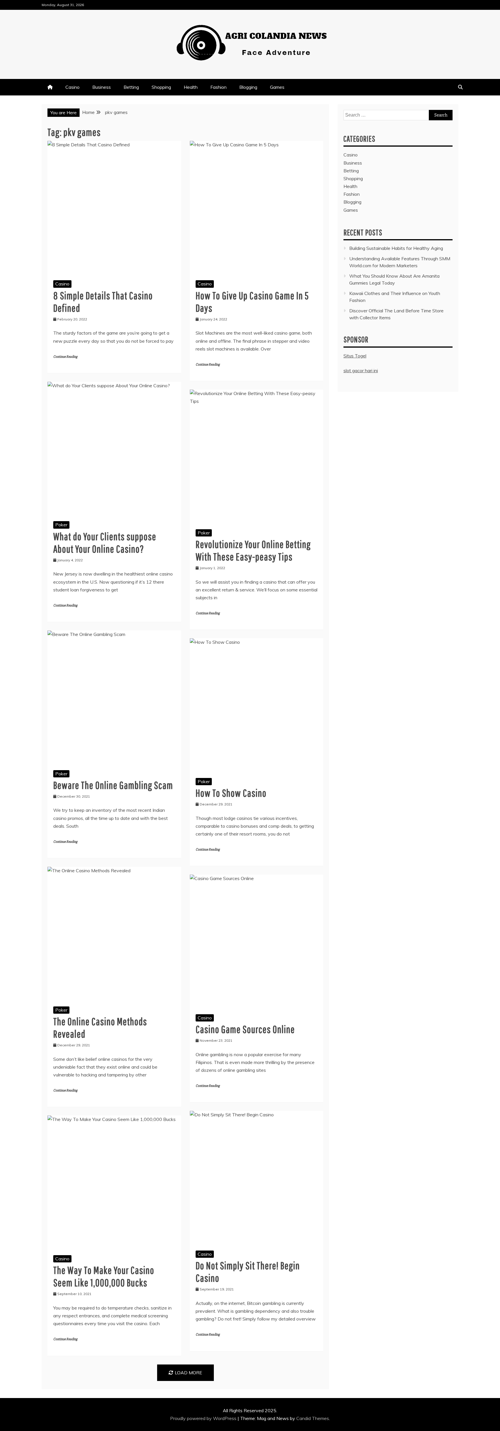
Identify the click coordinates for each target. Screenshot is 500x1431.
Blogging (248, 87)
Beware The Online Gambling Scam (113, 785)
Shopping (161, 87)
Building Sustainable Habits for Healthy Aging (396, 248)
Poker (61, 525)
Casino (72, 87)
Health (191, 87)
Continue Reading (65, 357)
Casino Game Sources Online (245, 1029)
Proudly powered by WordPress (204, 1418)
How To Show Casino (231, 793)
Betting (131, 87)
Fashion (218, 87)
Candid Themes (312, 1418)
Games (277, 87)
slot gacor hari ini (360, 370)
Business (101, 87)
